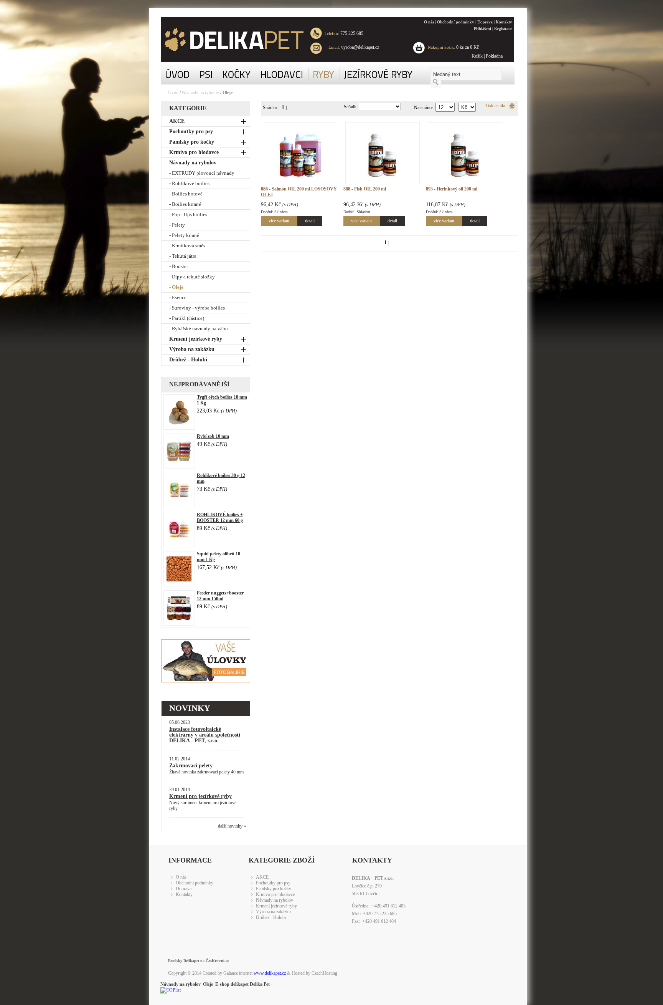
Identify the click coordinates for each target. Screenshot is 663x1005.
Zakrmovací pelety (191, 765)
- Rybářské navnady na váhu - (200, 328)
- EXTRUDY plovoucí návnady (201, 173)
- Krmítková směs (187, 245)
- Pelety (177, 225)
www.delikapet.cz (270, 973)
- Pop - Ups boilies (188, 214)
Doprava (485, 22)
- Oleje (176, 287)
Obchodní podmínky (455, 22)
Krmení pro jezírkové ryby (200, 796)
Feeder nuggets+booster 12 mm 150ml (220, 595)
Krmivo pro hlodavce (194, 152)
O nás (429, 22)
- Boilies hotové (186, 194)
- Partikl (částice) (186, 318)
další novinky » (232, 826)
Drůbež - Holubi (188, 360)
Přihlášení (482, 28)
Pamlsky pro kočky (191, 142)
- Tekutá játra (182, 256)
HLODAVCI (281, 74)
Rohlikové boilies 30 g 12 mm (221, 478)
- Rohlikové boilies (189, 183)
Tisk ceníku (497, 105)
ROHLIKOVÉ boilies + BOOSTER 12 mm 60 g (220, 517)
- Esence (177, 297)
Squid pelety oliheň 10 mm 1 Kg (218, 556)
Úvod (173, 92)
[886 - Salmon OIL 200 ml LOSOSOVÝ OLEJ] (300, 176)
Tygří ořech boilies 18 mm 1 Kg (222, 400)
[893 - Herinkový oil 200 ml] (465, 176)
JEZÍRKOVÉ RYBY (378, 74)
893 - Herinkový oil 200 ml (451, 189)
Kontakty (504, 22)
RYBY (323, 74)
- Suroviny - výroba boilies (197, 308)
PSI (206, 74)
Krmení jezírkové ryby (195, 339)
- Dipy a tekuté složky (192, 277)
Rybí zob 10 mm (213, 436)
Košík (477, 56)
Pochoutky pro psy (191, 131)
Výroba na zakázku (191, 349)
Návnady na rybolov (200, 92)
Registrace (503, 28)
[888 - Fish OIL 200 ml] (383, 176)
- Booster (178, 266)
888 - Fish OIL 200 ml (364, 189)
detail (310, 221)
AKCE (177, 121)
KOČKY (236, 74)
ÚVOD (177, 74)
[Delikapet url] (228, 39)
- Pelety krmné (184, 235)
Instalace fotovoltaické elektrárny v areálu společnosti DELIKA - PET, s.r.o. (204, 734)
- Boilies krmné (185, 204)
